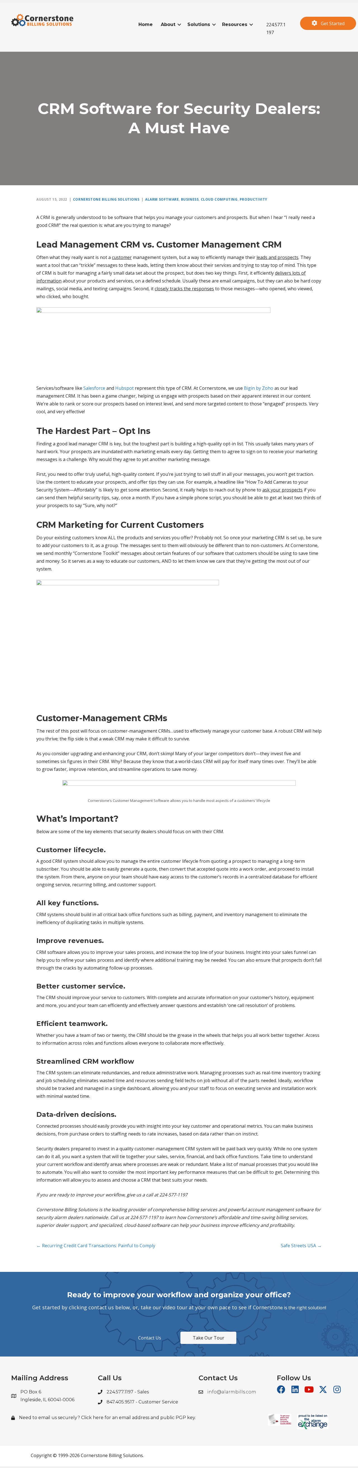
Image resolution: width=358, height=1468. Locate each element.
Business (190, 199)
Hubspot (124, 388)
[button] (179, 24)
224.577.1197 (121, 1392)
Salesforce (94, 388)
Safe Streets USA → (301, 1246)
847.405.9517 (121, 1402)
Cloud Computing (219, 199)
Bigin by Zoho (258, 388)
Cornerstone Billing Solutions (106, 199)
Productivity (253, 199)
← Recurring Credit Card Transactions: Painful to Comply (95, 1246)
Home (145, 24)
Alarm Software (162, 199)
